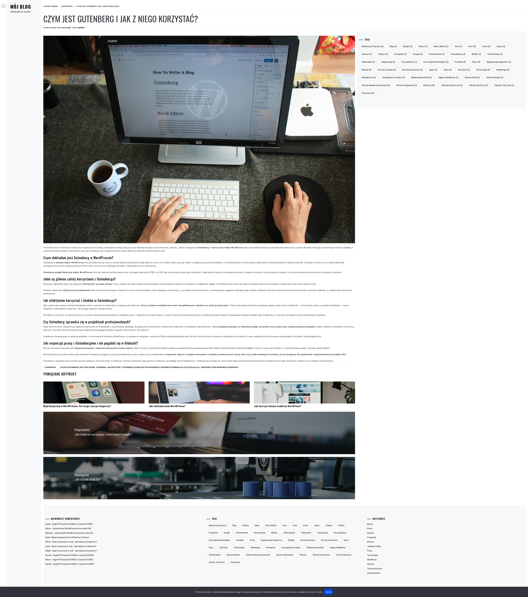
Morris (81, 28)
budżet (407, 46)
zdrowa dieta (472, 77)
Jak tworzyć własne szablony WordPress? (277, 406)
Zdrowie (370, 564)
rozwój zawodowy (412, 70)
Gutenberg (101, 367)
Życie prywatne (373, 573)
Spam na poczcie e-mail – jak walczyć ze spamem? (74, 542)
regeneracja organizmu (499, 62)
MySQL (476, 54)
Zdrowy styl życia (374, 568)
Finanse (370, 533)
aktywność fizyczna (372, 46)
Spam (433, 70)
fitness (383, 54)
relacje (366, 70)
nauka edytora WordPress (147, 367)
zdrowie (429, 85)
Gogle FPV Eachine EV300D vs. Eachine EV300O (72, 524)
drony (486, 46)
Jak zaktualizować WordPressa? (167, 406)
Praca (369, 551)
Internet (370, 542)
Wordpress (233, 367)
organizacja (388, 62)
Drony (369, 528)
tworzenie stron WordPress (213, 367)
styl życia (464, 70)
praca (476, 62)
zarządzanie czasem (393, 77)
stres (448, 70)
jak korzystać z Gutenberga (120, 367)
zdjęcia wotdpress (448, 77)
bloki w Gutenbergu (70, 367)
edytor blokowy (87, 367)
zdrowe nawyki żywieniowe (376, 85)
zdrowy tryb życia (504, 85)
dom (458, 46)
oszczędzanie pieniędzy (436, 62)
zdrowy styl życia (478, 85)
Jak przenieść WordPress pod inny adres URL (71, 528)
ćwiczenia (368, 93)
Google (418, 54)
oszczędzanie (409, 62)
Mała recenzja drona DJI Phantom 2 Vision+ (70, 537)
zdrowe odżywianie (406, 85)
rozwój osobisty (387, 70)
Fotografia (371, 537)
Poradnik (460, 62)
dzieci (501, 46)
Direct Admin (441, 46)
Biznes (370, 524)
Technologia (372, 555)
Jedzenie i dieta (374, 546)
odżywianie (368, 62)
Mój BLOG (20, 6)
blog (393, 46)
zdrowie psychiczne (452, 85)
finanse (367, 54)
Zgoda (328, 592)
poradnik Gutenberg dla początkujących (180, 367)
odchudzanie (495, 54)
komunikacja (458, 54)
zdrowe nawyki (494, 77)
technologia (483, 70)
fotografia (400, 54)
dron (472, 46)
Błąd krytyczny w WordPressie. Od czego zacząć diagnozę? (77, 406)
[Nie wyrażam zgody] (524, 592)
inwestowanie (436, 54)
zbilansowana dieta (421, 77)
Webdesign (503, 70)
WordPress (51, 367)
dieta (423, 46)
